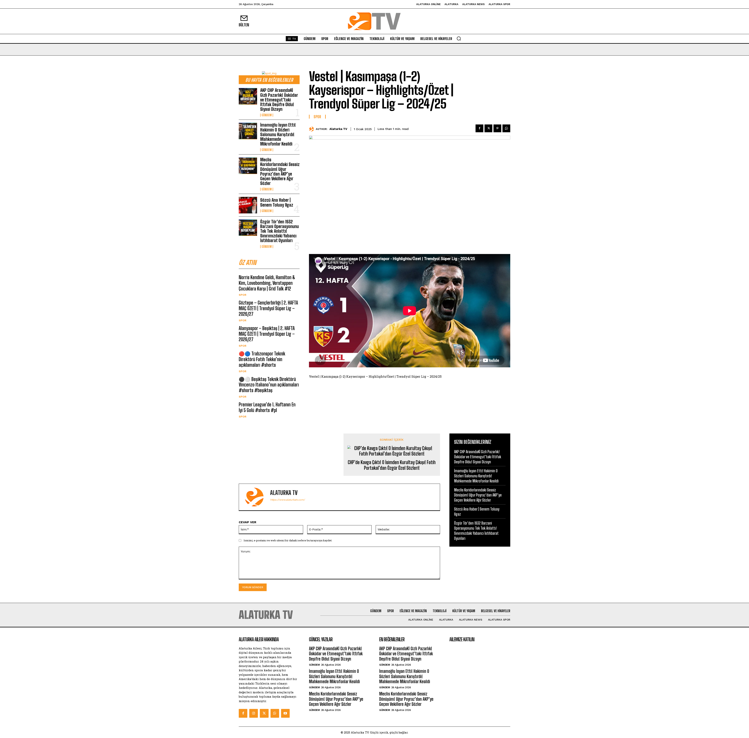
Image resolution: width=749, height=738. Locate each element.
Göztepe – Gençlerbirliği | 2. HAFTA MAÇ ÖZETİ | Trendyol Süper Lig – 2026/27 (268, 308)
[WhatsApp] (506, 128)
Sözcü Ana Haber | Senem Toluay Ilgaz (276, 202)
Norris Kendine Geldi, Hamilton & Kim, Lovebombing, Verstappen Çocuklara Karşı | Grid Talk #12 (267, 282)
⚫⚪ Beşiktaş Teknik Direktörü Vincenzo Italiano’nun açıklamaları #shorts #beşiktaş (269, 384)
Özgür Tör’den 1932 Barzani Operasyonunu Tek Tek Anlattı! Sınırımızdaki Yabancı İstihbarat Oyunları (279, 231)
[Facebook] (479, 128)
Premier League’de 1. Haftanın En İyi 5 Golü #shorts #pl (267, 407)
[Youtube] (285, 713)
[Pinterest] (497, 128)
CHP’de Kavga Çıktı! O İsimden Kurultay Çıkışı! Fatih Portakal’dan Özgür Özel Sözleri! (392, 465)
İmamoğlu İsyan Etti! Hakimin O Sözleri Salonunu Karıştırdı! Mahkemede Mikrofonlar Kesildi (278, 134)
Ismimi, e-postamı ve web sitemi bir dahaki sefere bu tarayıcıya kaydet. (288, 540)
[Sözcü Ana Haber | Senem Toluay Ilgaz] (248, 205)
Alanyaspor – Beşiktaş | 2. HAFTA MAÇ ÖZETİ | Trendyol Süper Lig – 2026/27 (267, 333)
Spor (242, 294)
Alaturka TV (338, 129)
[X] (488, 128)
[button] (458, 38)
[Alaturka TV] (312, 129)
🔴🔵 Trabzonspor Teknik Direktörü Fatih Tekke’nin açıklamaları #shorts (262, 359)
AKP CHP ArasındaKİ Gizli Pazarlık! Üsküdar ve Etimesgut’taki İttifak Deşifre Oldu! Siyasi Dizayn (279, 100)
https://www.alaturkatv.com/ (287, 499)
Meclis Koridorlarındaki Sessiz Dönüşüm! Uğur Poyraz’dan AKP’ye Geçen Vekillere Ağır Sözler (280, 171)
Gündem (267, 115)
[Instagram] (253, 713)
